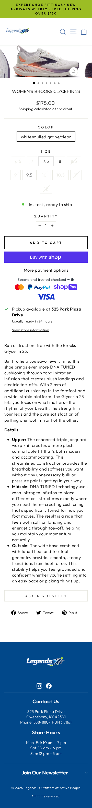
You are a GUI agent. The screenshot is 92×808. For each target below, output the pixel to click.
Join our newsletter (44, 772)
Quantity (46, 216)
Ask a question (46, 596)
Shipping (26, 109)
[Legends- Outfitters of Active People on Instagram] (39, 685)
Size (46, 151)
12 (46, 189)
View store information (30, 330)
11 (76, 175)
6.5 (18, 161)
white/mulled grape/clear (46, 136)
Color (46, 127)
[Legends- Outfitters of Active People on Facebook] (49, 685)
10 (44, 175)
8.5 (74, 161)
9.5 (29, 175)
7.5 (46, 161)
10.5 (60, 175)
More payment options (46, 270)
